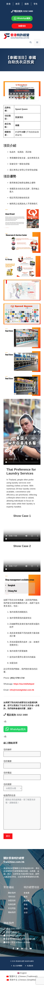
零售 (36, 4)
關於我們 (12, 893)
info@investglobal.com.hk (22, 690)
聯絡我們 (12, 912)
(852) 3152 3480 (13, 929)
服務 (27, 4)
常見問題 (12, 908)
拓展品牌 (12, 904)
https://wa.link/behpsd (23, 684)
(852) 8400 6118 (12, 932)
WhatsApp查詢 (18, 729)
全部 (26, 913)
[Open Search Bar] (30, 42)
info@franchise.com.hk (15, 936)
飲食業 (26, 893)
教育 (17, 4)
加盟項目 (22, 26)
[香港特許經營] (16, 36)
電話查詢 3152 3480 (17, 714)
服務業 (26, 901)
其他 (26, 909)
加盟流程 (12, 900)
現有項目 (11, 897)
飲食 (8, 4)
